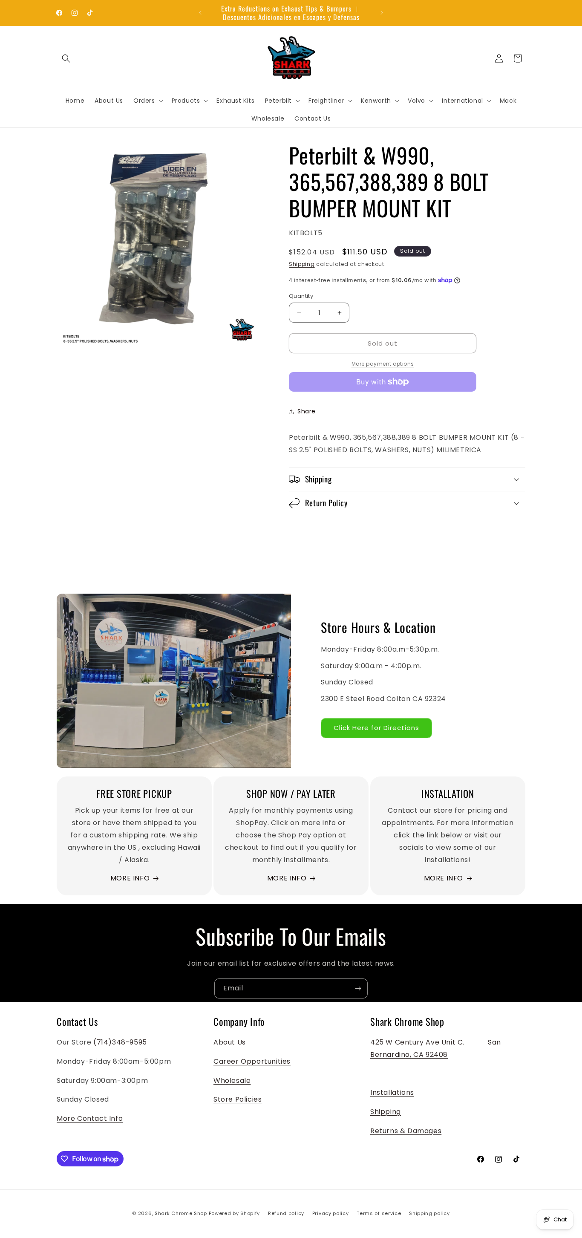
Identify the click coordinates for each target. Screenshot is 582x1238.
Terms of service (379, 1213)
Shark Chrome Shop (181, 1213)
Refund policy (286, 1213)
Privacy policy (330, 1213)
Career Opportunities (252, 1061)
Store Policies (237, 1099)
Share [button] (306, 411)
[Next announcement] (381, 13)
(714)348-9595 (120, 1042)
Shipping (302, 264)
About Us (229, 1042)
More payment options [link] (383, 363)
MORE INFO (130, 878)
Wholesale (232, 1080)
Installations (392, 1092)
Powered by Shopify (234, 1213)
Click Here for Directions (376, 727)
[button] (66, 58)
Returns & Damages (405, 1131)
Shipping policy (429, 1213)
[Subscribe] (358, 988)
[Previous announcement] (200, 13)
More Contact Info (90, 1118)
